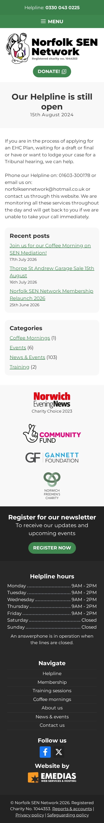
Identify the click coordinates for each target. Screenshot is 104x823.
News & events (52, 717)
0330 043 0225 (62, 7)
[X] (58, 751)
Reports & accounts (72, 808)
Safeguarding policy (68, 815)
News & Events (27, 357)
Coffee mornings (52, 699)
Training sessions (52, 690)
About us (52, 708)
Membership (52, 682)
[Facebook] (45, 751)
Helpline (52, 673)
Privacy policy (29, 815)
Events (18, 347)
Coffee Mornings (30, 338)
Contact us (52, 725)
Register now (52, 548)
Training (20, 367)
